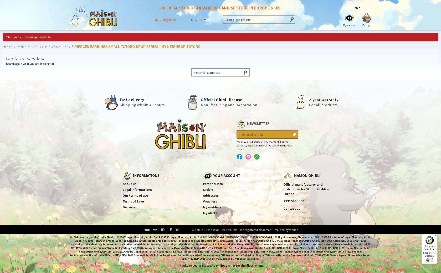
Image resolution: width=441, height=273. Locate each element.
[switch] (429, 260)
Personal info (213, 183)
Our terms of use (135, 195)
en (356, 8)
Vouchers (210, 201)
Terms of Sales (134, 201)
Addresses (211, 195)
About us (129, 183)
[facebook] (240, 157)
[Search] (292, 19)
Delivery (129, 207)
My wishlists (212, 207)
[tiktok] (257, 157)
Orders (208, 189)
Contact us (291, 208)
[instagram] (248, 157)
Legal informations (137, 189)
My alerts (210, 213)
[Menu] (435, 236)
